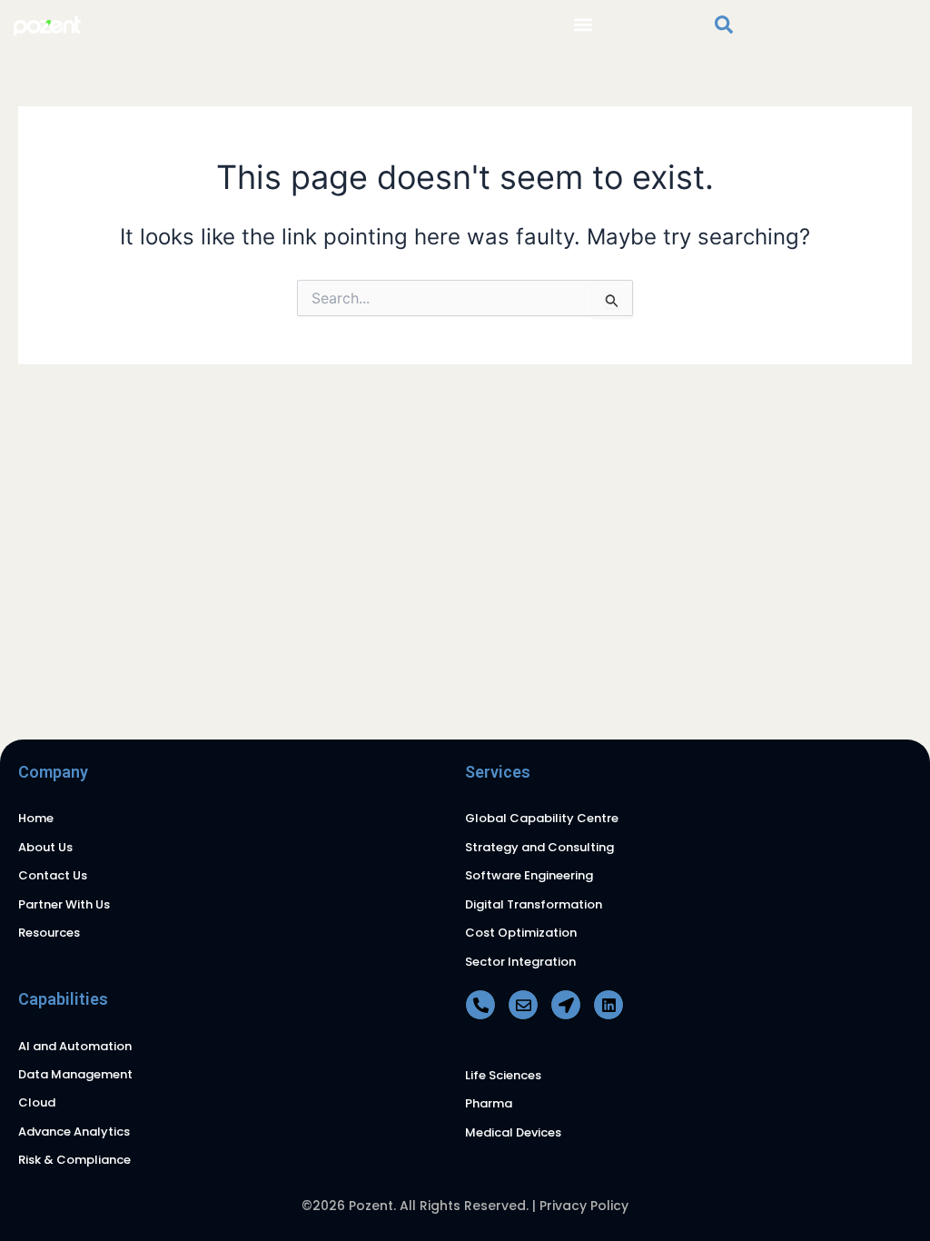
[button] (584, 24)
